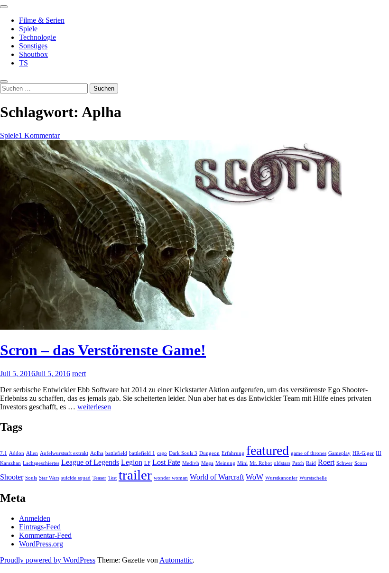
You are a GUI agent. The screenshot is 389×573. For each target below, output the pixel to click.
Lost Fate (166, 462)
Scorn (360, 463)
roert (79, 374)
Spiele (28, 29)
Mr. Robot (261, 463)
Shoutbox (33, 54)
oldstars (282, 463)
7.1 (3, 453)
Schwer (344, 463)
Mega (207, 463)
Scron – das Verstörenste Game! (103, 350)
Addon (16, 453)
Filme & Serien (42, 20)
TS (23, 63)
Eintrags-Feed (40, 527)
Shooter (11, 477)
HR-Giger (363, 453)
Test (112, 478)
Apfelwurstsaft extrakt (64, 453)
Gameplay (339, 453)
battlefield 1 (142, 453)
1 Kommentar (39, 135)
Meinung (225, 463)
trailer (135, 474)
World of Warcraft (217, 477)
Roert (326, 462)
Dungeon (209, 453)
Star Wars (49, 478)
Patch (298, 463)
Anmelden (34, 518)
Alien (32, 453)
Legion (131, 462)
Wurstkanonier (281, 478)
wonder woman (171, 478)
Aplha (96, 453)
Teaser (99, 478)
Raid (311, 463)
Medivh (190, 463)
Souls (31, 478)
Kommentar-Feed (45, 535)
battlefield (116, 453)
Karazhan (10, 463)
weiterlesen (94, 407)
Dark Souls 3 (183, 453)
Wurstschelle (313, 478)
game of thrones (308, 453)
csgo (162, 453)
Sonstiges (33, 46)
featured (267, 450)
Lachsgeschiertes (41, 463)
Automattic (176, 560)
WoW (254, 477)
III (378, 453)
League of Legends (90, 462)
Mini (242, 463)
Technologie (37, 37)
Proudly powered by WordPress (47, 560)
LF (147, 463)
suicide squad (76, 478)
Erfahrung (233, 453)
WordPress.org (41, 544)
